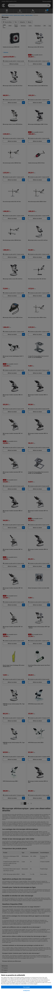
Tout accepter (26, 987)
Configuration (26, 990)
